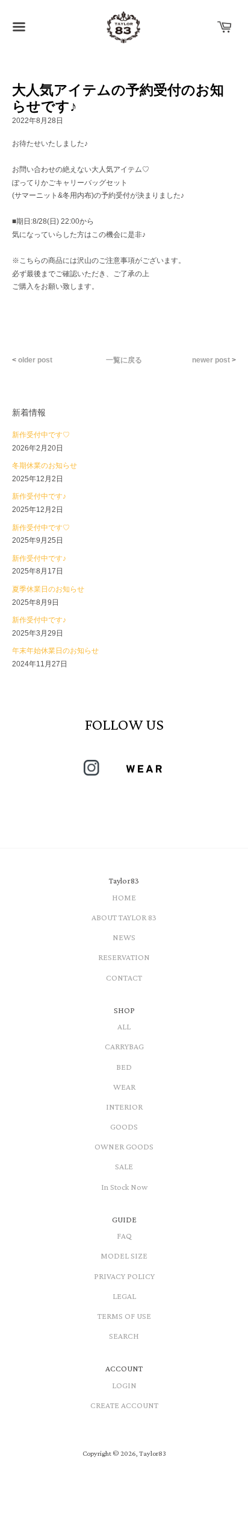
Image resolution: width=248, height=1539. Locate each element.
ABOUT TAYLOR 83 (124, 917)
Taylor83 (152, 1453)
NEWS (124, 937)
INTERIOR (124, 1106)
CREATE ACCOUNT (124, 1405)
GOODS (124, 1126)
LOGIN (124, 1385)
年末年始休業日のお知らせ (55, 650)
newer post (211, 360)
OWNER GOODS (124, 1146)
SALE (124, 1166)
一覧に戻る (124, 360)
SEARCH (124, 1336)
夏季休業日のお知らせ (48, 589)
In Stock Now (124, 1187)
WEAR (124, 1087)
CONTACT (124, 977)
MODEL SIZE (124, 1255)
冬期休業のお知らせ (44, 465)
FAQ (124, 1235)
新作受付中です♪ (39, 496)
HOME (124, 897)
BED (124, 1067)
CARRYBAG (124, 1046)
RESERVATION (124, 957)
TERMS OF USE (124, 1316)
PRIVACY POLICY (124, 1276)
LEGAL (124, 1296)
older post (35, 360)
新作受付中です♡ (41, 435)
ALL (124, 1026)
